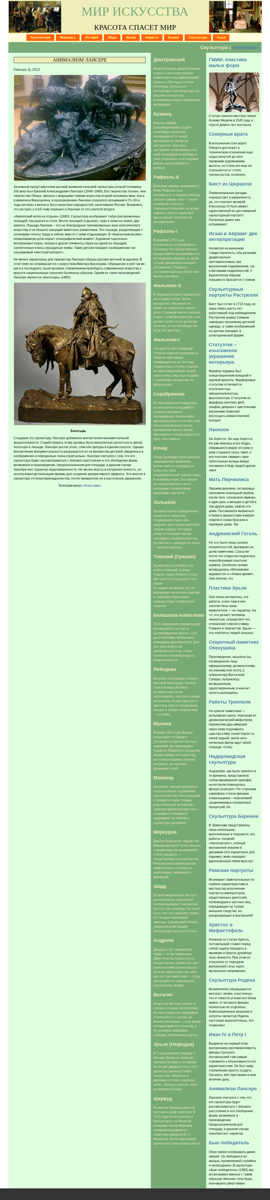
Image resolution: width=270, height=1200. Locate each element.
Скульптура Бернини (233, 816)
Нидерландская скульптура (227, 759)
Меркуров (165, 832)
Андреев (163, 940)
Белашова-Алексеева (178, 615)
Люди (112, 37)
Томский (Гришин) (174, 556)
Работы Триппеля (230, 702)
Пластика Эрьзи (228, 588)
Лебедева (164, 669)
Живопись (68, 37)
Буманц (162, 114)
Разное (173, 37)
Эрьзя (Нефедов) (173, 1044)
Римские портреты (231, 870)
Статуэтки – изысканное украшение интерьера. (223, 353)
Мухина (162, 723)
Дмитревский (169, 59)
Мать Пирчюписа (229, 479)
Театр (221, 37)
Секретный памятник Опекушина (234, 645)
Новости (151, 37)
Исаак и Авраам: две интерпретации (233, 236)
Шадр (160, 886)
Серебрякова (169, 394)
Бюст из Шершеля (230, 184)
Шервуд (162, 1098)
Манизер (163, 777)
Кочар (160, 448)
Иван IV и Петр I (227, 1034)
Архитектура (40, 37)
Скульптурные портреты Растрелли (233, 292)
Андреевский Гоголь (233, 533)
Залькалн (164, 502)
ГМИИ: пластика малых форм (228, 62)
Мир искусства (135, 11)
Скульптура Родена (232, 980)
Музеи (131, 37)
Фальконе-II (167, 285)
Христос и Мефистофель (226, 927)
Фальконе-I (166, 339)
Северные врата (228, 134)
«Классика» (245, 47)
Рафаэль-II (166, 177)
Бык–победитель (229, 1142)
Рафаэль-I (165, 231)
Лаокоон (219, 429)
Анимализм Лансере (80, 60)
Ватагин (162, 994)
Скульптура (198, 37)
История (91, 37)
